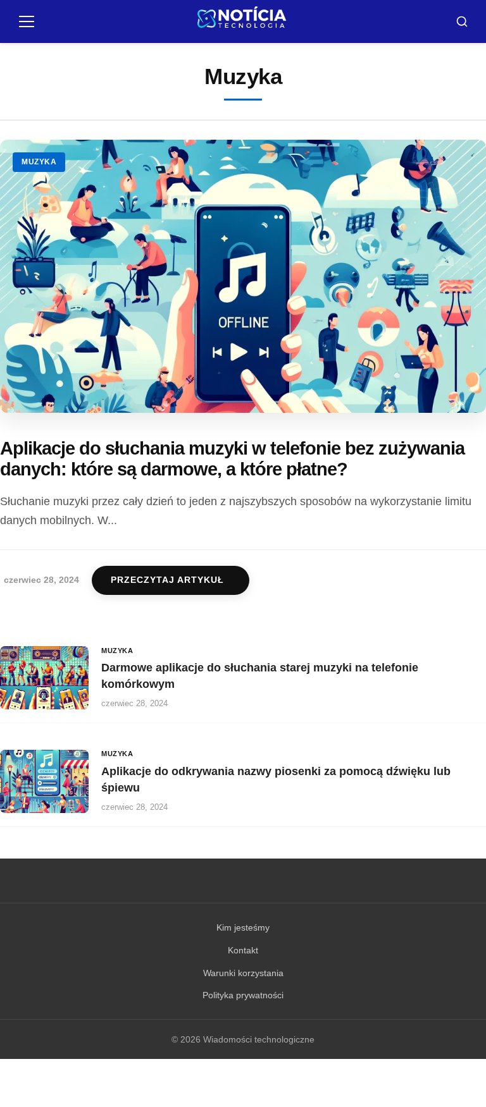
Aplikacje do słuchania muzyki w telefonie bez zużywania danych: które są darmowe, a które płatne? (232, 458)
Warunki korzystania (243, 973)
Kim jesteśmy (243, 927)
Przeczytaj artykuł (167, 580)
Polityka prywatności (243, 995)
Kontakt (243, 950)
